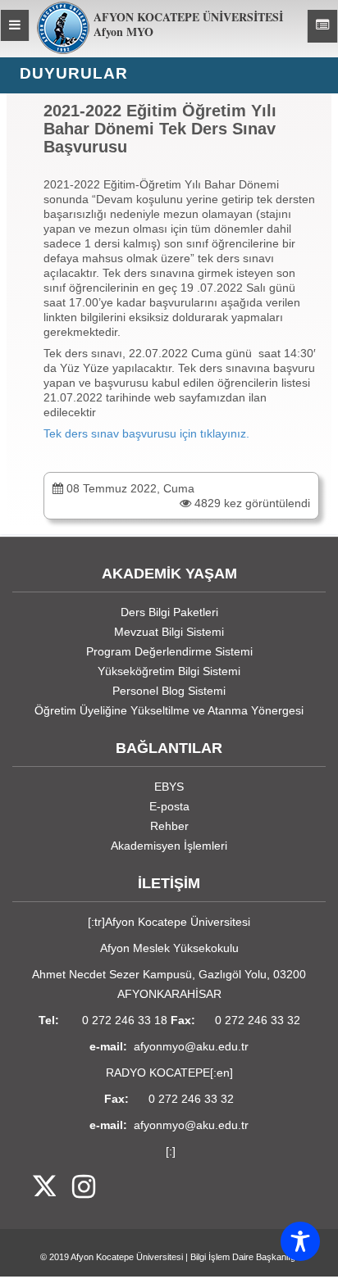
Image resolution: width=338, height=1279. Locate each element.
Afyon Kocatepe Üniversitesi (127, 1257)
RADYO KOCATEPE (158, 1072)
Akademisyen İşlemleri (169, 845)
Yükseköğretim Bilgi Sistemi (169, 671)
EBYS (169, 786)
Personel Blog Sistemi (169, 690)
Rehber (169, 825)
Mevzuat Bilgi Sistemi (169, 631)
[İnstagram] (75, 1187)
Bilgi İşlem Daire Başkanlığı (244, 1257)
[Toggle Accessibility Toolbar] (300, 1241)
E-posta (169, 806)
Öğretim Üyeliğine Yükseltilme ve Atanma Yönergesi (169, 710)
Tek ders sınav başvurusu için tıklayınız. (146, 433)
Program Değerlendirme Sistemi (169, 651)
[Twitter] (34, 1187)
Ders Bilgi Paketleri (169, 612)
